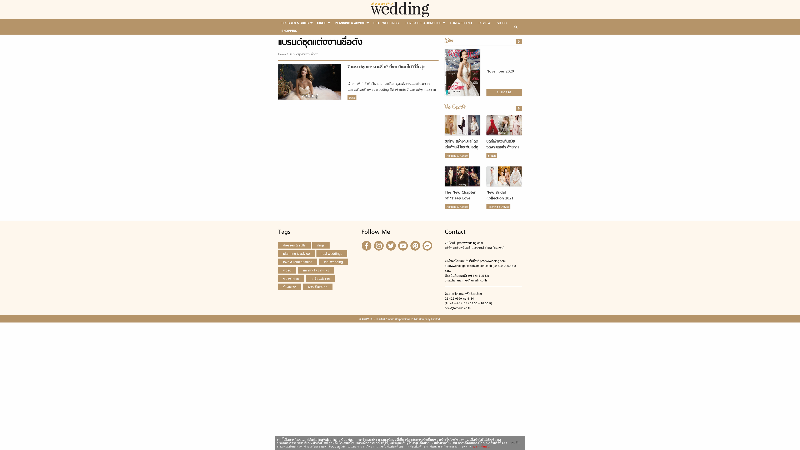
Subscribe (504, 92)
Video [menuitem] (502, 23)
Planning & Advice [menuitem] (350, 23)
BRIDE (352, 97)
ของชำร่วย (291, 278)
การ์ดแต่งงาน (320, 278)
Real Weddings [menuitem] (386, 23)
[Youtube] (403, 245)
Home (282, 54)
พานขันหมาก (318, 286)
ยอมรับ (514, 443)
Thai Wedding (333, 261)
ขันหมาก (289, 286)
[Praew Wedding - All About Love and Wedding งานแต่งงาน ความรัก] (400, 9)
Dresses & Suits (294, 245)
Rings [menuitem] (321, 23)
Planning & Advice (457, 156)
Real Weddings (331, 253)
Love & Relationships (297, 261)
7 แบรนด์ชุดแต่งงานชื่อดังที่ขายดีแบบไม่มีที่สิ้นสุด (386, 67)
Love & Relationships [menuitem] (423, 23)
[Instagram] (379, 245)
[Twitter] (391, 245)
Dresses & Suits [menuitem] (295, 23)
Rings (321, 245)
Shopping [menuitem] (289, 31)
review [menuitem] (485, 23)
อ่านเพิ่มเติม (480, 446)
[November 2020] (519, 41)
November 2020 (500, 72)
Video (287, 270)
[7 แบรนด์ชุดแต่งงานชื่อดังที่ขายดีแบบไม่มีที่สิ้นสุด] (519, 108)
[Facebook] (367, 245)
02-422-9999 (502, 265)
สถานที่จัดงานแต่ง (316, 270)
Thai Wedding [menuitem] (461, 23)
